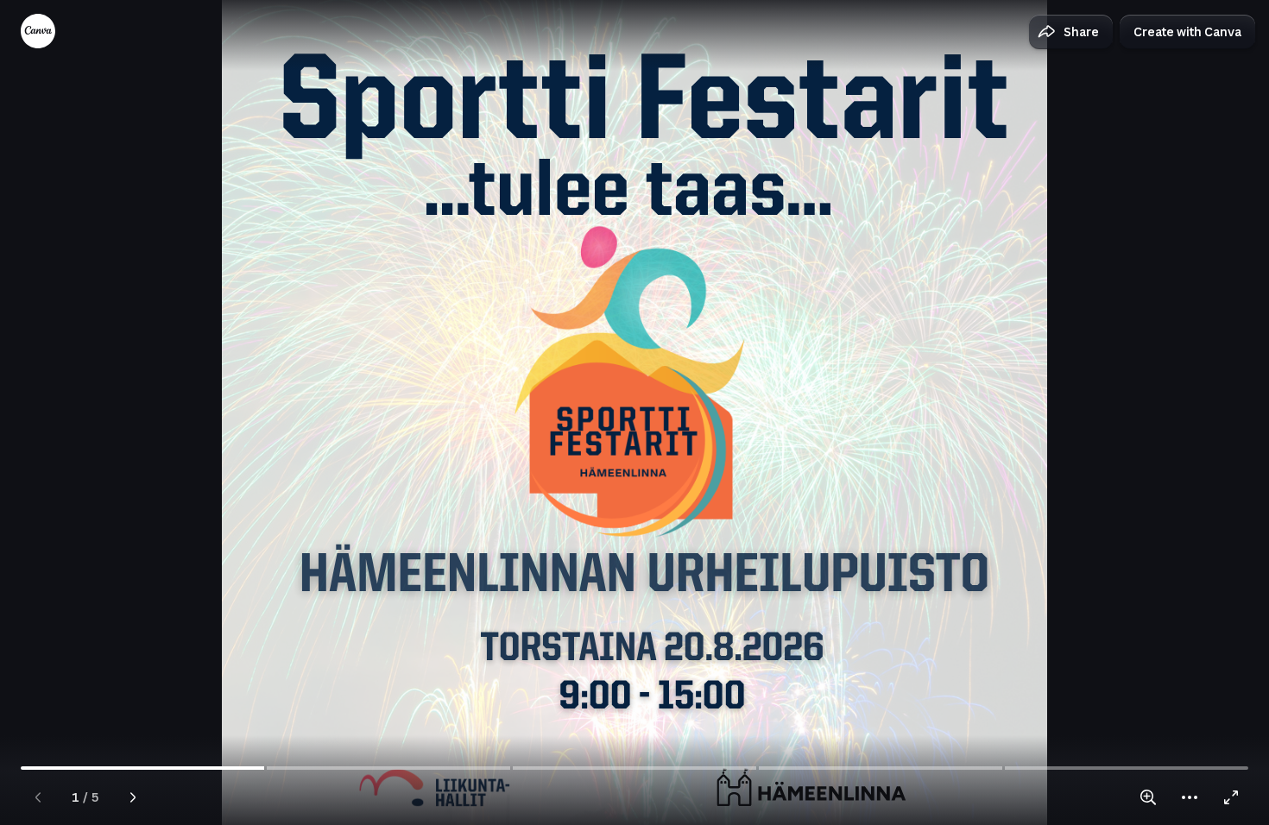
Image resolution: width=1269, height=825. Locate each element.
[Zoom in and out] (1148, 797)
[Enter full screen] (1231, 797)
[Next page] (133, 797)
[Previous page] (38, 797)
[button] (1071, 32)
